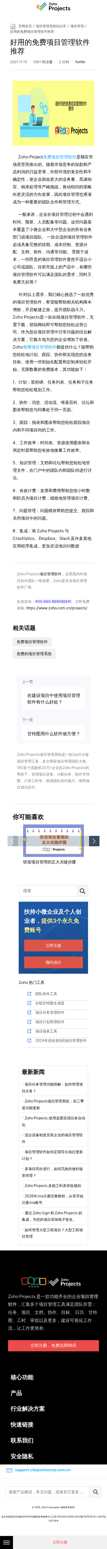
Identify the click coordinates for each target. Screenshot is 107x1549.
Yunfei (80, 62)
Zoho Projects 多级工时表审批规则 (53, 1186)
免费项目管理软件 (59, 156)
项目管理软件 (51, 574)
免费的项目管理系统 (34, 653)
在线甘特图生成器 (49, 1003)
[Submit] (95, 1492)
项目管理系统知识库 (51, 26)
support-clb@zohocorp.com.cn (43, 1470)
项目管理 (77, 26)
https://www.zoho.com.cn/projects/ (56, 608)
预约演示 (53, 962)
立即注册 (53, 945)
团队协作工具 (46, 994)
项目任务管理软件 (49, 1012)
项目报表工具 (46, 1031)
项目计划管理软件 (49, 1022)
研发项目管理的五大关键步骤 (49, 862)
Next (94, 841)
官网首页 (25, 26)
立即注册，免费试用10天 (53, 1345)
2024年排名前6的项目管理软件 (61, 1040)
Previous (13, 841)
